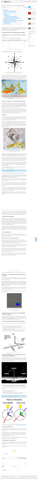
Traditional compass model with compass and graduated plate (11, 149)
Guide (29, 39)
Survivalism (4, 7)
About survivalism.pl (28, 1)
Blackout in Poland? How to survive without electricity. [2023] (21, 458)
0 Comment (25, 7)
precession (23, 283)
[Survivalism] (7, 1)
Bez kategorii (29, 35)
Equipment (29, 38)
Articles (21, 1)
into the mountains (11, 318)
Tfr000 (17, 310)
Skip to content (2, 1)
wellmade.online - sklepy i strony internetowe (31, 476)
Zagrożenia (29, 42)
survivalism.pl (10, 476)
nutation (3, 284)
